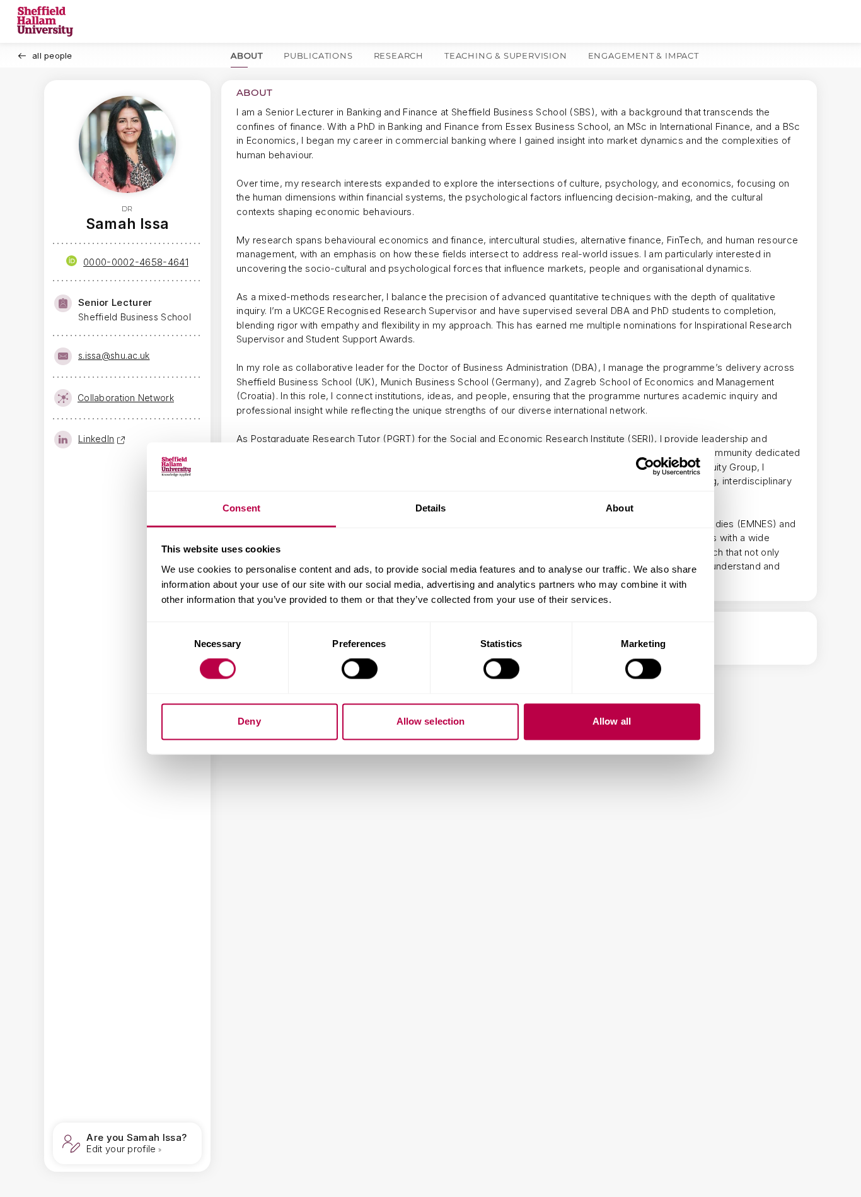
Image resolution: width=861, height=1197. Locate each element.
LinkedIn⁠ (96, 438)
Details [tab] (430, 508)
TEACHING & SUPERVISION (505, 55)
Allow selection (430, 721)
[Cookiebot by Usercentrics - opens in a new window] (645, 466)
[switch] (360, 669)
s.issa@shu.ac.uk (113, 355)
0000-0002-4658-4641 (135, 262)
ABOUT (247, 55)
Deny (249, 721)
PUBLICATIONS (318, 55)
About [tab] (619, 508)
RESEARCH (399, 55)
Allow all (611, 721)
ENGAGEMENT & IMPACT (643, 55)
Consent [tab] (241, 508)
